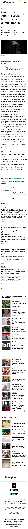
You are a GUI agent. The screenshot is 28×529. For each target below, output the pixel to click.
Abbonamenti (5, 499)
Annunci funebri (18, 501)
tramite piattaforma (6, 190)
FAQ (6, 501)
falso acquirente (10, 187)
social (19, 187)
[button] (4, 508)
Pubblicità (10, 501)
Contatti (23, 499)
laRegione (4, 63)
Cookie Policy (15, 503)
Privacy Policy (6, 503)
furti (16, 187)
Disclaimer (11, 499)
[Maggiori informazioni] (22, 68)
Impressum (17, 499)
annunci (3, 187)
